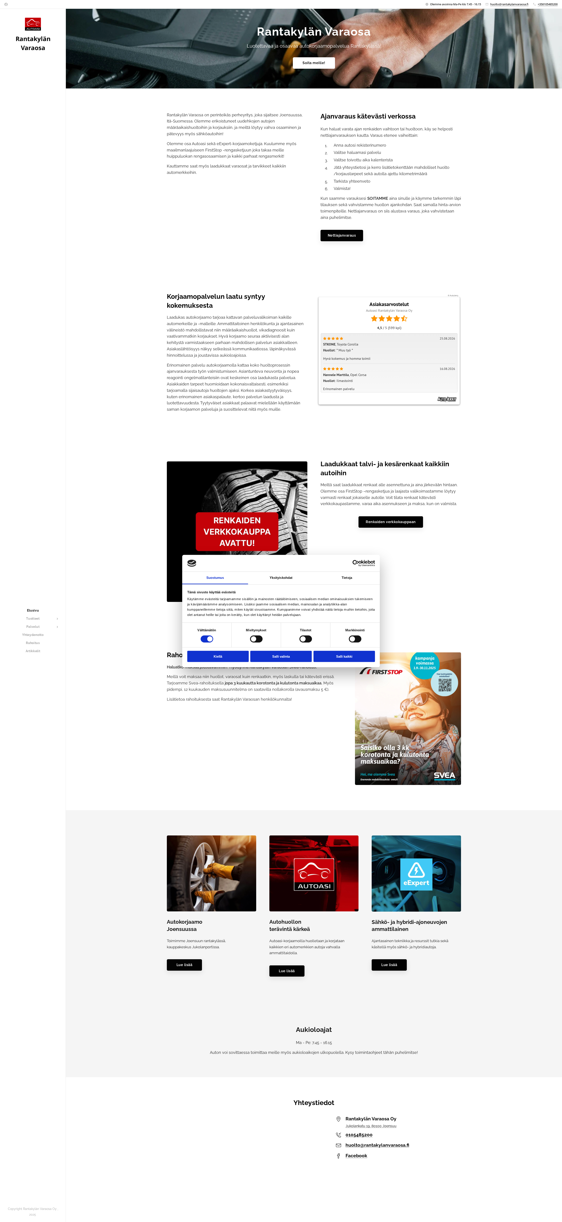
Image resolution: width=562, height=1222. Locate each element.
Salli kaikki (344, 656)
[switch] (256, 638)
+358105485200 (548, 4)
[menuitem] (33, 610)
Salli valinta (281, 656)
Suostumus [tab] (215, 578)
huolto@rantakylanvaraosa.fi (509, 4)
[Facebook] (6, 4)
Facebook (356, 1155)
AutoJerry (454, 295)
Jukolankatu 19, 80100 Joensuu (371, 1126)
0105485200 (359, 1134)
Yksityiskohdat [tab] (281, 578)
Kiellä (218, 656)
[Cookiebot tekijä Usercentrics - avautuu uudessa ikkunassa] (356, 563)
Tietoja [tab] (347, 578)
